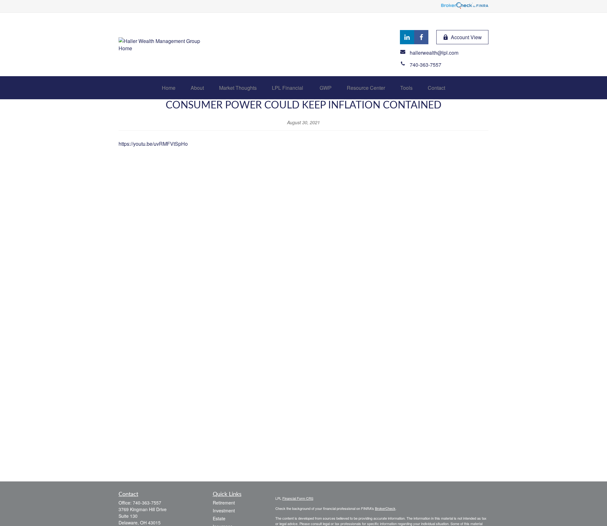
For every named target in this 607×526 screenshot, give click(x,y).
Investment (224, 510)
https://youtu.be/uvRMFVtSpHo (153, 143)
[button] (168, 88)
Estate (219, 518)
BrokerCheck (385, 508)
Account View (466, 37)
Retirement (224, 502)
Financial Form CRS (297, 498)
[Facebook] (421, 37)
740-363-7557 (147, 502)
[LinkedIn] (407, 37)
